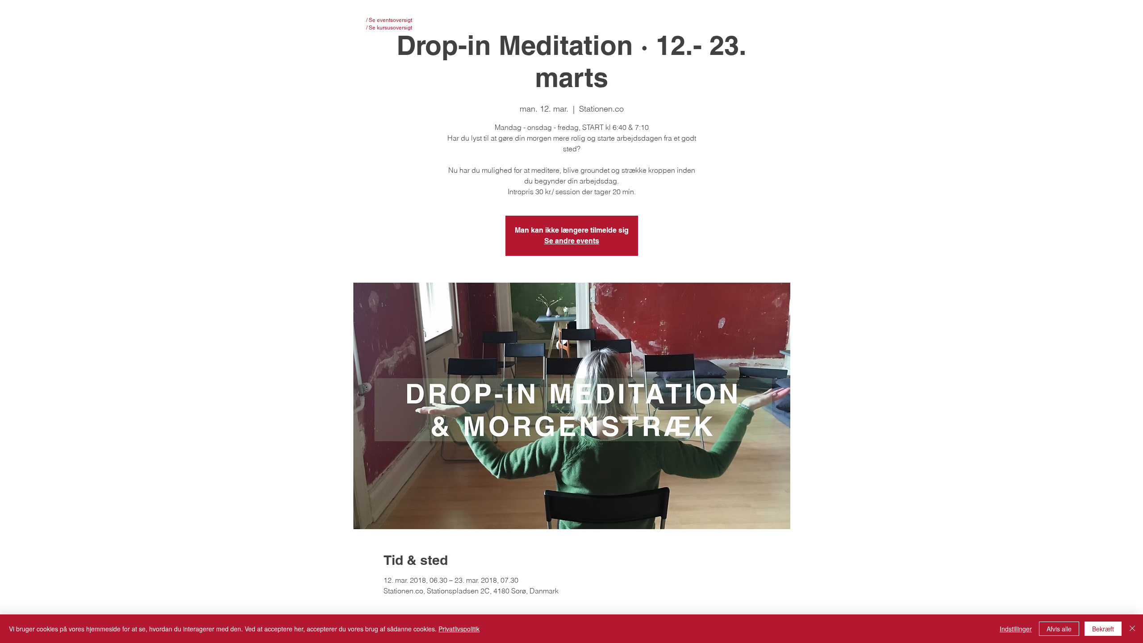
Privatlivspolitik (459, 628)
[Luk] (1132, 629)
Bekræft (1103, 628)
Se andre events (571, 241)
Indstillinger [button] (1016, 628)
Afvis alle (1059, 628)
